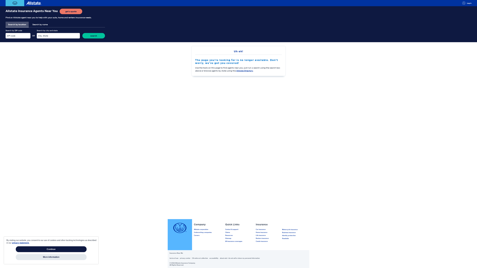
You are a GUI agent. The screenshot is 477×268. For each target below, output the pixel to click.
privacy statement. (20, 243)
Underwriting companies (203, 232)
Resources (229, 235)
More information (51, 257)
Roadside (285, 238)
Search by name (40, 24)
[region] (51, 250)
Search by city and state (47, 30)
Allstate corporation (201, 229)
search (93, 35)
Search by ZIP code (14, 30)
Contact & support (231, 229)
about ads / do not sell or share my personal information (240, 258)
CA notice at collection (200, 258)
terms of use (174, 258)
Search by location (17, 24)
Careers (196, 235)
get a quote (73, 12)
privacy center (185, 258)
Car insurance (261, 229)
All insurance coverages (233, 241)
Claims (227, 232)
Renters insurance (262, 238)
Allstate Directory (244, 70)
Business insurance (289, 232)
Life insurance (261, 235)
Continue (51, 249)
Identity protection (289, 235)
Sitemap (228, 238)
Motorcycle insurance (290, 229)
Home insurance (261, 232)
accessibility (213, 258)
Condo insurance (262, 241)
